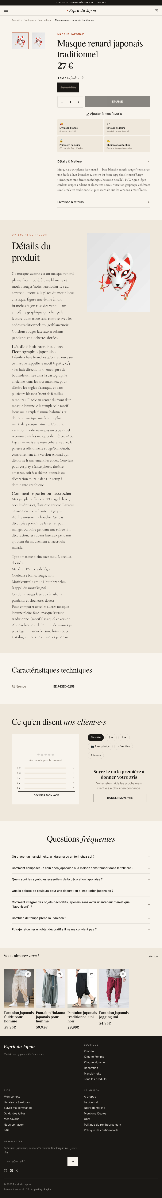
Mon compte (12, 1096)
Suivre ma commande (18, 1107)
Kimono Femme (94, 1056)
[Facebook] (17, 1170)
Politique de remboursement (102, 1124)
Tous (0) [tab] (96, 737)
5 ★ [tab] (111, 737)
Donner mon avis (46, 795)
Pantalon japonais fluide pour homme (19, 1017)
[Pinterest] (11, 1170)
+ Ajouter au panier (19, 1002)
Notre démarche (94, 1107)
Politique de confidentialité (101, 1130)
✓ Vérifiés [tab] (123, 746)
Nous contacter (14, 1124)
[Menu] (6, 10)
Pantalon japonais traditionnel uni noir (82, 1017)
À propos (90, 1096)
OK (73, 1161)
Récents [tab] (96, 755)
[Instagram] (5, 1170)
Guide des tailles (15, 1113)
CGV (87, 1119)
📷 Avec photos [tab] (100, 746)
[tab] (20, 40)
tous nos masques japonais (49, 637)
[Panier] (156, 10)
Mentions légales (95, 1113)
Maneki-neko (92, 1073)
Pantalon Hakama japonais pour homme (50, 1017)
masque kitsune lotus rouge (48, 631)
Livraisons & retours (17, 1102)
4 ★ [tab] (124, 737)
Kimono (89, 1051)
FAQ (6, 1130)
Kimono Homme (94, 1062)
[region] (81, 1000)
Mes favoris (11, 1119)
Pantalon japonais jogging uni (114, 1015)
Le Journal (91, 1102)
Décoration (91, 1067)
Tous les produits (95, 1079)
